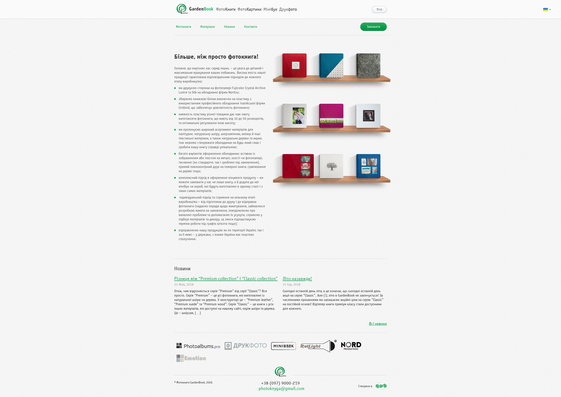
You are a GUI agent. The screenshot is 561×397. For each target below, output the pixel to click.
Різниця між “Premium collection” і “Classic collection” (226, 278)
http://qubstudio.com (381, 386)
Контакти (250, 27)
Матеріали (207, 27)
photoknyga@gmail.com (281, 388)
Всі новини (378, 323)
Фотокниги (183, 27)
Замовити (373, 27)
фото (288, 9)
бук (270, 9)
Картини (249, 9)
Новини (229, 27)
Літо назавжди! (297, 278)
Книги (226, 9)
